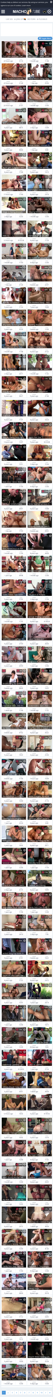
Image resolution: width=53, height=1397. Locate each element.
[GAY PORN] (44, 12)
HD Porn (31, 19)
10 (42, 1392)
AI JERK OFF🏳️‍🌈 (20, 19)
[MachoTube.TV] (26, 11)
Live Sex (9, 19)
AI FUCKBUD (42, 19)
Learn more (26, 5)
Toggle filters (46, 38)
